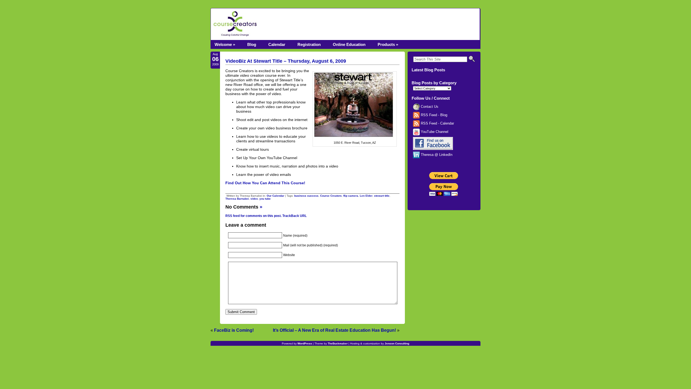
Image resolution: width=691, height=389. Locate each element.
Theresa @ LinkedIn (436, 155)
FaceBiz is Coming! (234, 330)
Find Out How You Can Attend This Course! (265, 183)
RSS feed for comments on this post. (253, 216)
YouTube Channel (434, 132)
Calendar (276, 44)
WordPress (304, 343)
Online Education (349, 44)
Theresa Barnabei (237, 198)
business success (306, 195)
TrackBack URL (294, 216)
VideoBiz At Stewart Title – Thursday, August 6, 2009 (285, 61)
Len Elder (366, 195)
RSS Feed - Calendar (437, 123)
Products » (388, 44)
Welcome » (225, 44)
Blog (251, 44)
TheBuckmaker (338, 343)
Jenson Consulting (397, 343)
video (254, 198)
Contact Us (429, 107)
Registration (309, 44)
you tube (265, 198)
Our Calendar (275, 195)
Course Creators (331, 195)
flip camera (350, 195)
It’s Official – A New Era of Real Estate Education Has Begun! (334, 330)
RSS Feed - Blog (433, 115)
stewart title (381, 195)
